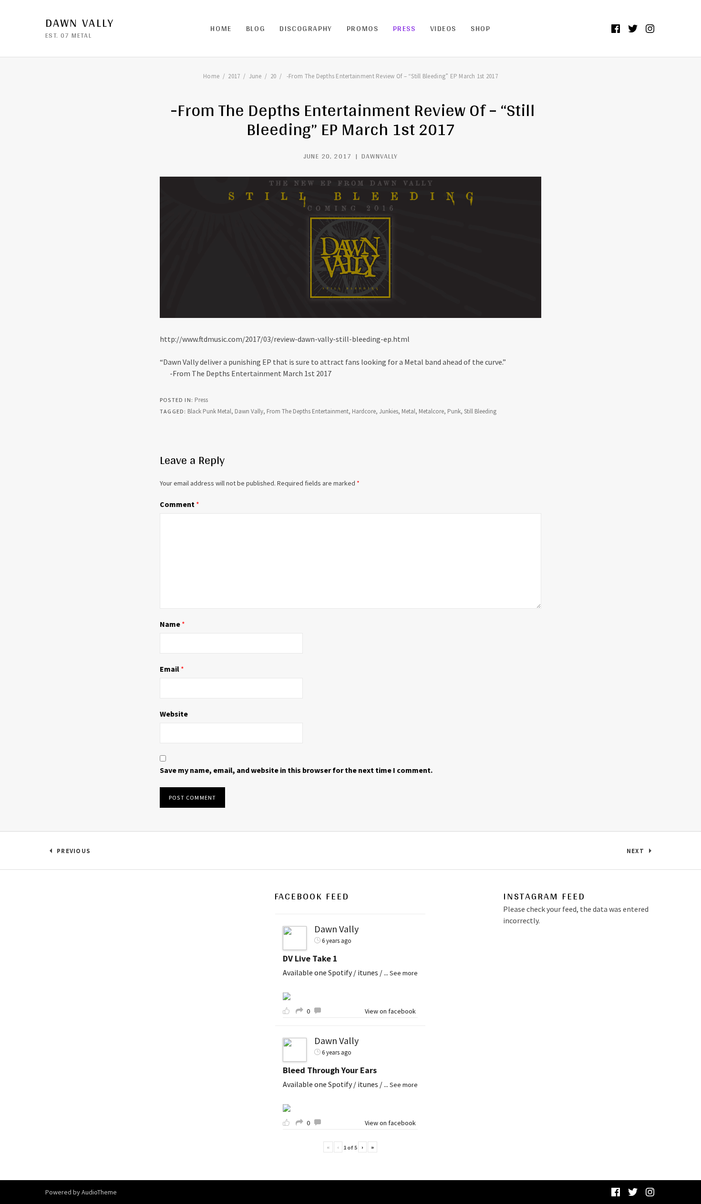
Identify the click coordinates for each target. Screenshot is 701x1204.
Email (172, 669)
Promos (363, 28)
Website (174, 713)
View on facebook (390, 1011)
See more (404, 973)
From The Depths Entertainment (308, 411)
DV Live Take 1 (310, 958)
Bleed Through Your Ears (330, 1070)
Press (404, 28)
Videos (443, 28)
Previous (73, 853)
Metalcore (431, 411)
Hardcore (364, 411)
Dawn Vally (79, 23)
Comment (179, 504)
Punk (454, 411)
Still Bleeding (480, 411)
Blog (255, 28)
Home (220, 28)
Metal (408, 411)
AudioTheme (99, 1192)
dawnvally (379, 156)
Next (641, 853)
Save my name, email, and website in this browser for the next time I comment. (296, 770)
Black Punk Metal (209, 411)
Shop (480, 28)
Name (172, 624)
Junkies (388, 411)
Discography (305, 28)
